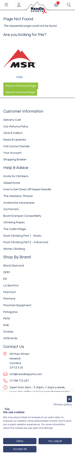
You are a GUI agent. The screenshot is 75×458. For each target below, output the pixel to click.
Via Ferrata (11, 209)
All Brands (10, 338)
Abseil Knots (11, 182)
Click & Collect (12, 132)
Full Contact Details (16, 146)
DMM (6, 272)
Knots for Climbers (15, 176)
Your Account (12, 152)
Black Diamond (13, 265)
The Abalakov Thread (17, 196)
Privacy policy (63, 404)
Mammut (9, 292)
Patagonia (10, 311)
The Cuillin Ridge (14, 229)
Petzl (6, 318)
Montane (9, 298)
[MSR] (19, 58)
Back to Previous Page (21, 85)
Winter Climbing (14, 248)
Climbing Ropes (14, 222)
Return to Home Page (20, 92)
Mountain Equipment (17, 305)
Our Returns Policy (15, 126)
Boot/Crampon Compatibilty (22, 215)
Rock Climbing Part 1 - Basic (22, 235)
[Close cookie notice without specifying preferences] (69, 399)
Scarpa (8, 331)
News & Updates (14, 139)
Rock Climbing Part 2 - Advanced (25, 242)
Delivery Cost (12, 119)
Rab (6, 325)
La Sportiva (11, 285)
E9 (5, 278)
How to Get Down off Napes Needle (27, 189)
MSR (19, 77)
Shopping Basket (14, 159)
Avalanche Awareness (18, 202)
